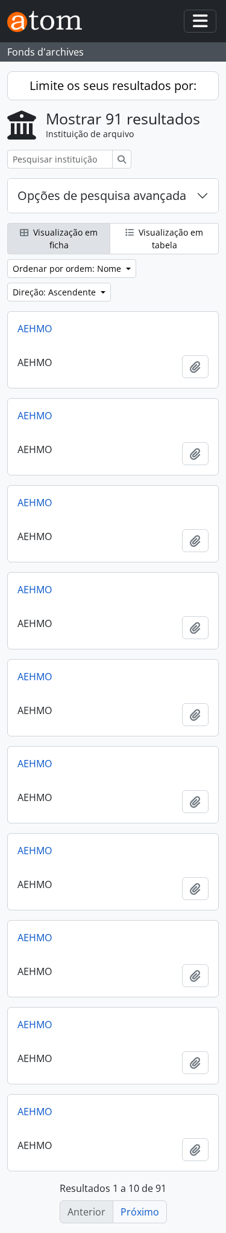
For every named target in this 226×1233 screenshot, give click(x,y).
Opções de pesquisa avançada (101, 195)
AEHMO (34, 328)
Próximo (140, 1212)
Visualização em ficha (64, 239)
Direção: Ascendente (55, 292)
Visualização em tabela (169, 239)
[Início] (49, 21)
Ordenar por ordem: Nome (68, 268)
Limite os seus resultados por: (113, 85)
